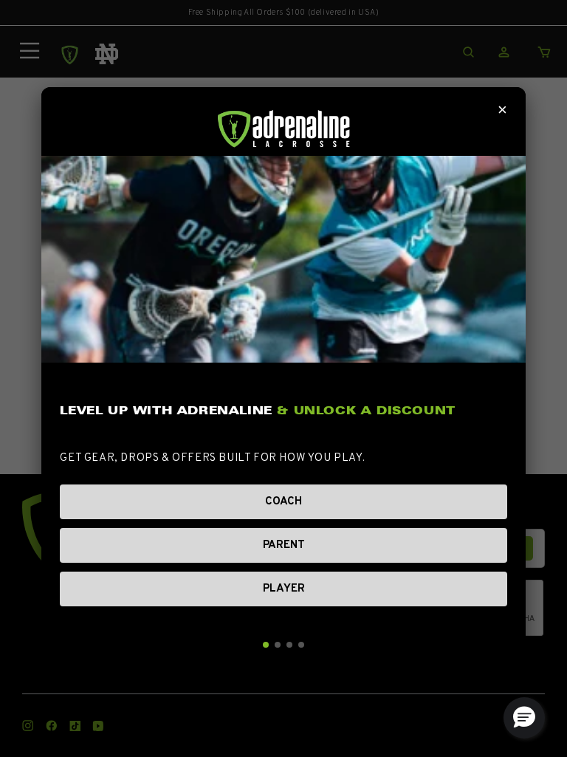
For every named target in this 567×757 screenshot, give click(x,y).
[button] (524, 718)
